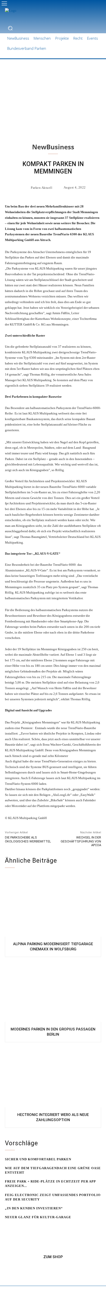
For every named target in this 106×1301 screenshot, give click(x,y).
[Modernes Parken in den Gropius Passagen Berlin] (53, 990)
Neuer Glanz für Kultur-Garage (38, 1217)
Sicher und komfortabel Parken (38, 1159)
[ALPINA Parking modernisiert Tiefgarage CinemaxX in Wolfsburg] (53, 905)
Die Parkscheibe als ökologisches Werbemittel (28, 839)
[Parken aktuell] (25, 187)
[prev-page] (8, 1226)
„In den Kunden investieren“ (34, 1208)
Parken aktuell (41, 187)
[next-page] (16, 1226)
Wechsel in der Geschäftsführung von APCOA (81, 841)
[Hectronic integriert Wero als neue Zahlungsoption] (53, 1076)
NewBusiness (53, 147)
